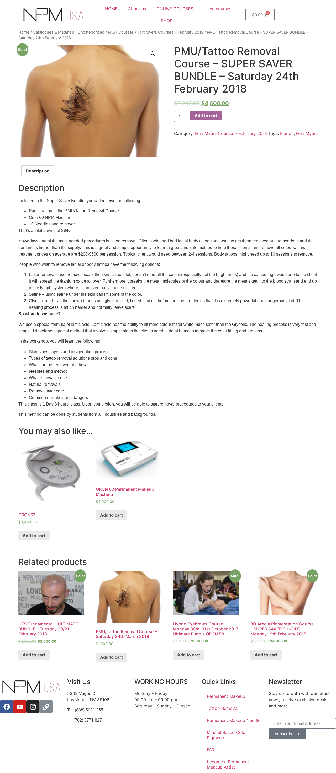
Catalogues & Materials (53, 32)
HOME (111, 8)
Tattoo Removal (222, 708)
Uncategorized (91, 32)
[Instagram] (32, 706)
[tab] (37, 170)
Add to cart (206, 115)
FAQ (211, 749)
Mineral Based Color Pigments (227, 735)
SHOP (166, 20)
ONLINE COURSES (174, 8)
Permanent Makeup (226, 696)
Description (38, 171)
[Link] (45, 706)
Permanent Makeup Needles (234, 720)
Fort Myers (307, 133)
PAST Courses (121, 32)
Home (23, 32)
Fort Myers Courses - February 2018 (170, 32)
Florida (287, 133)
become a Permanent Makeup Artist (228, 764)
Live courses (218, 8)
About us (137, 8)
